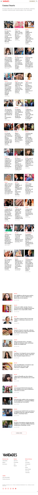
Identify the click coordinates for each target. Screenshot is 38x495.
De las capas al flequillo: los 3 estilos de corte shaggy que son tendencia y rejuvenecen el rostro (29, 162)
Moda (15, 351)
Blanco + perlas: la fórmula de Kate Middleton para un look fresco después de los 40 (19, 137)
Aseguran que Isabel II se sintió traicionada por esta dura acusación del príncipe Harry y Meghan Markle (29, 139)
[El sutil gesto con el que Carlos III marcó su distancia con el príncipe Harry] (19, 227)
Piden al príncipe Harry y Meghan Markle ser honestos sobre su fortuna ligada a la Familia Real (23, 343)
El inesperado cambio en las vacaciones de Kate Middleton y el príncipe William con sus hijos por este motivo (24, 401)
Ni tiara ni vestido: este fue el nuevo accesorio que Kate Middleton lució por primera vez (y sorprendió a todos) (24, 308)
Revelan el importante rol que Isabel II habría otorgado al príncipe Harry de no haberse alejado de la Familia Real (19, 164)
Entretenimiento (28, 232)
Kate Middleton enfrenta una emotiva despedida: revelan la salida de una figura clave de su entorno (23, 297)
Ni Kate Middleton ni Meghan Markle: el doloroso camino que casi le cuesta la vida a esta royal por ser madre (29, 37)
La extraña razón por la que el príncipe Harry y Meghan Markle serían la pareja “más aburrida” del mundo (8, 139)
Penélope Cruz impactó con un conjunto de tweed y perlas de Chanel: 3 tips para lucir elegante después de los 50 (24, 354)
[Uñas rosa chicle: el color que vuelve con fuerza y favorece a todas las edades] (19, 24)
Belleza (16, 29)
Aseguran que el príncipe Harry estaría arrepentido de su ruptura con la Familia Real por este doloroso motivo (29, 265)
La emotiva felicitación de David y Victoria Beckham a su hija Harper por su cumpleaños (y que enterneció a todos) (29, 240)
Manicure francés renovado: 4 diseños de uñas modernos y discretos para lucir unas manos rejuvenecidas (24, 331)
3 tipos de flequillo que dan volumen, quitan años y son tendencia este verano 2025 (24, 378)
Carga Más (19, 433)
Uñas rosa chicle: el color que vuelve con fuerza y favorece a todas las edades (19, 35)
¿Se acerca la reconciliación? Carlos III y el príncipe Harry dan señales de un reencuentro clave (8, 114)
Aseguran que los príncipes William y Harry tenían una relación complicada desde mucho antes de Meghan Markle (8, 88)
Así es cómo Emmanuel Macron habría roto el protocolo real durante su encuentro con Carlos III (29, 188)
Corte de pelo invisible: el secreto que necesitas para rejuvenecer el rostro (29, 212)
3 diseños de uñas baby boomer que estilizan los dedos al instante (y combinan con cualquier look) (19, 213)
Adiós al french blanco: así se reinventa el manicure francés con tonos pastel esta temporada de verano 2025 (9, 188)
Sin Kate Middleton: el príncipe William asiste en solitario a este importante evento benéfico (18, 189)
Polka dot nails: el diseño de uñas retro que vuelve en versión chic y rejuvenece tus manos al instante (19, 87)
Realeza (6, 29)
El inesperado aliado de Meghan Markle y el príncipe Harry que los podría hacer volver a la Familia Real (29, 62)
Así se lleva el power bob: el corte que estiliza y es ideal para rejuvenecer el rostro (23, 320)
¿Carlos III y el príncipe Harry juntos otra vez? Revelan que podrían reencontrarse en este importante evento (8, 214)
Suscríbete (32, 1)
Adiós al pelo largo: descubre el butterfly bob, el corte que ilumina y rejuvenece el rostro (28, 87)
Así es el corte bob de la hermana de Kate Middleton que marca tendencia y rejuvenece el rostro (24, 389)
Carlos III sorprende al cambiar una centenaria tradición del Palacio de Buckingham (8, 162)
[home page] (5, 1)
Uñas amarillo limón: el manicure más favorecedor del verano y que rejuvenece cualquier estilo (24, 366)
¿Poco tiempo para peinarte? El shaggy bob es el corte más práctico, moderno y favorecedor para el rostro (8, 62)
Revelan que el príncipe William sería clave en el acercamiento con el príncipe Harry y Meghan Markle (19, 63)
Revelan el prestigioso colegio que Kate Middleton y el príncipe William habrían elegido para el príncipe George (24, 424)
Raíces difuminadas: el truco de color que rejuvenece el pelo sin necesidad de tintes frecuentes (19, 264)
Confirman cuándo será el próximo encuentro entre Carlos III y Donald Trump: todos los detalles (29, 114)
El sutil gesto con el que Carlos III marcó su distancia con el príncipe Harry (19, 238)
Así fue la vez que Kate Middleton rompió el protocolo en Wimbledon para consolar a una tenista (9, 239)
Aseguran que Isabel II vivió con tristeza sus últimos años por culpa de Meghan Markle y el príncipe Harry (24, 412)
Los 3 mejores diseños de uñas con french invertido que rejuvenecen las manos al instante (8, 264)
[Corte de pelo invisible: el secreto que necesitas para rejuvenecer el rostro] (29, 202)
